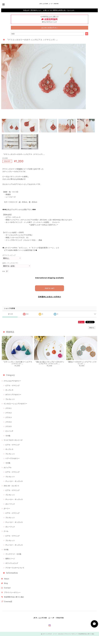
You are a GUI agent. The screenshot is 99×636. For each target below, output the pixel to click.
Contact (7, 588)
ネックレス (9, 390)
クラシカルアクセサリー (12, 381)
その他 (7, 436)
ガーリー (7, 508)
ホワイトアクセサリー (13, 394)
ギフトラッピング (9, 255)
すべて (10, 314)
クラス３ (8, 417)
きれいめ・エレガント (11, 486)
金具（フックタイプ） (10, 263)
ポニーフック (10, 504)
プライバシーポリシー (12, 592)
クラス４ (8, 422)
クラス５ (8, 426)
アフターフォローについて (14, 568)
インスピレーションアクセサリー (15, 404)
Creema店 (8, 601)
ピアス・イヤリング (12, 385)
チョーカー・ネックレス (14, 481)
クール (6, 531)
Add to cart (49, 288)
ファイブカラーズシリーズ (13, 440)
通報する (91, 327)
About (6, 579)
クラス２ (8, 413)
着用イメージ (10, 559)
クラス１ (8, 408)
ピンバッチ (9, 431)
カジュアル (7, 467)
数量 (3, 271)
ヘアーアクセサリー (12, 458)
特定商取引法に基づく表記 (14, 597)
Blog (6, 583)
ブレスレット (10, 399)
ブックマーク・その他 (13, 554)
